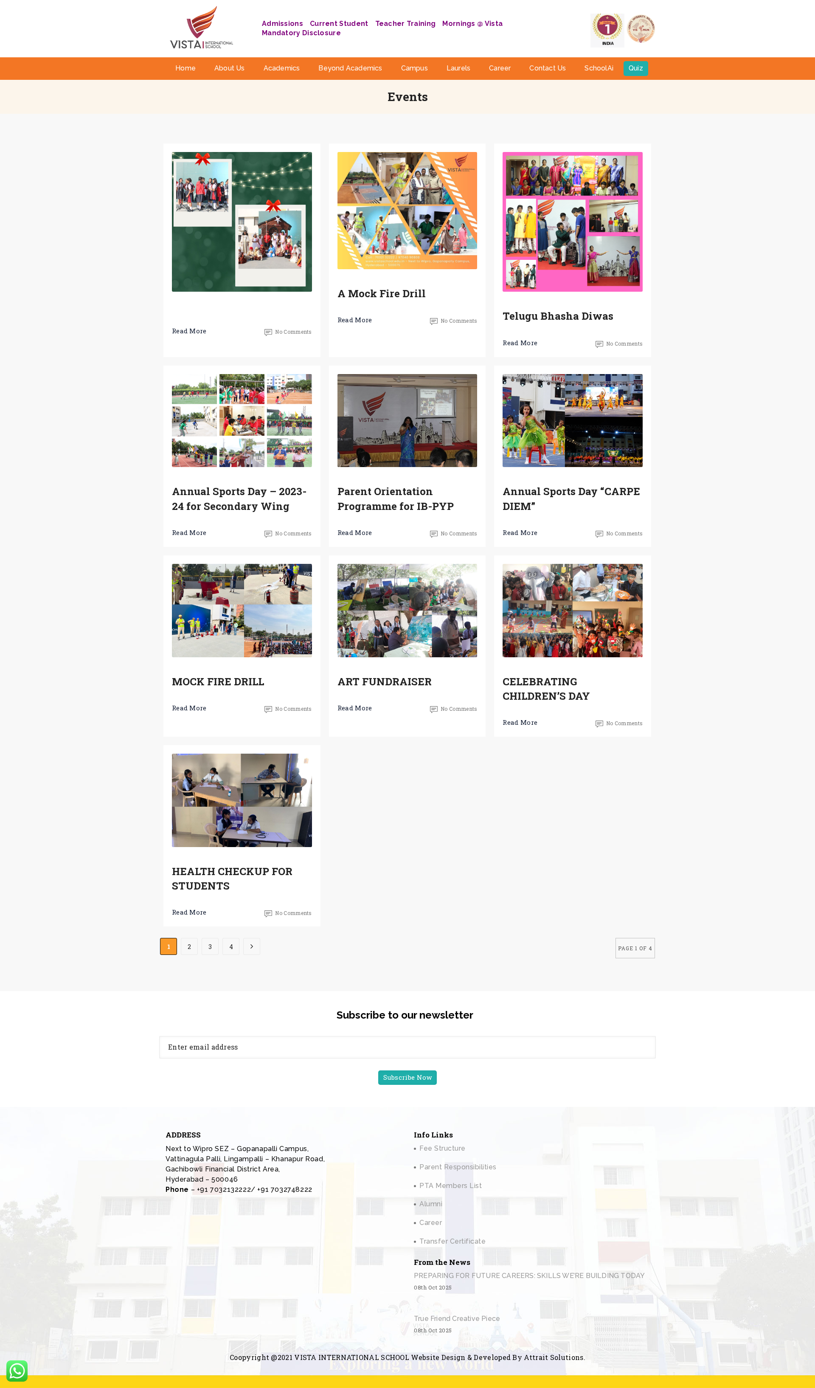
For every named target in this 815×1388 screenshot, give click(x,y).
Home (185, 68)
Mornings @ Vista (472, 24)
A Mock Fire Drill (381, 293)
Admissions (282, 24)
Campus (414, 68)
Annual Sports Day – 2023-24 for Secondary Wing (239, 498)
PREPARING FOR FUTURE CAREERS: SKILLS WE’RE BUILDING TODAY (529, 1276)
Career (500, 68)
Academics (282, 68)
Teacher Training (405, 24)
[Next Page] (251, 946)
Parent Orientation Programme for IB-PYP (395, 498)
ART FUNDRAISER (384, 681)
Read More (189, 331)
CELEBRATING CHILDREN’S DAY (546, 689)
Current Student (339, 24)
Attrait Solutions (553, 1357)
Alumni (430, 1204)
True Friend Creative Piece (457, 1319)
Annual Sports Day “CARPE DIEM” (571, 498)
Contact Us (547, 68)
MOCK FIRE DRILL (218, 681)
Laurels (458, 68)
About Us (229, 68)
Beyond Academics (350, 68)
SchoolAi (599, 68)
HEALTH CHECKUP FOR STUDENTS (232, 878)
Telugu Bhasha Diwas (558, 316)
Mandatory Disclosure (301, 33)
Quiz (636, 68)
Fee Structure (442, 1148)
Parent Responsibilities (458, 1167)
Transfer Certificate (452, 1241)
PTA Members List (450, 1186)
